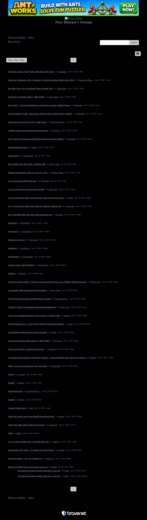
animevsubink (28, 156)
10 (127, 60)
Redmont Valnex (57, 173)
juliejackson (53, 425)
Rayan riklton (54, 97)
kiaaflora (67, 316)
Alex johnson (56, 290)
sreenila (34, 147)
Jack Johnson (43, 265)
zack (31, 408)
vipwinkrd (21, 374)
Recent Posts (14, 41)
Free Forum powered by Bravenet (73, 507)
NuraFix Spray (95, 282)
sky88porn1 (25, 248)
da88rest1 (22, 273)
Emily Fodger (54, 164)
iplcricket (59, 215)
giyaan (70, 324)
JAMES (54, 332)
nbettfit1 (21, 383)
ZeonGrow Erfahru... (86, 80)
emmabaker (62, 72)
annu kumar (33, 240)
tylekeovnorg (26, 231)
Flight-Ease (45, 181)
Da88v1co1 (50, 459)
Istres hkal (71, 139)
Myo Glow (56, 131)
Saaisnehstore (62, 88)
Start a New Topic (16, 60)
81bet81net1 (25, 223)
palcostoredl (70, 206)
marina (70, 198)
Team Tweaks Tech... (58, 122)
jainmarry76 (52, 349)
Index (31, 37)
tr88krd (19, 433)
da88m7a (56, 442)
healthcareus (78, 105)
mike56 (54, 467)
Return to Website (16, 37)
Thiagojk (93, 358)
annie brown (53, 189)
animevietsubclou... (34, 391)
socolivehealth (28, 257)
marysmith (57, 341)
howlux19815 (56, 366)
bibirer (66, 471)
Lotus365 (61, 450)
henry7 (66, 476)
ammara (61, 416)
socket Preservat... (62, 299)
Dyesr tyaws (64, 307)
